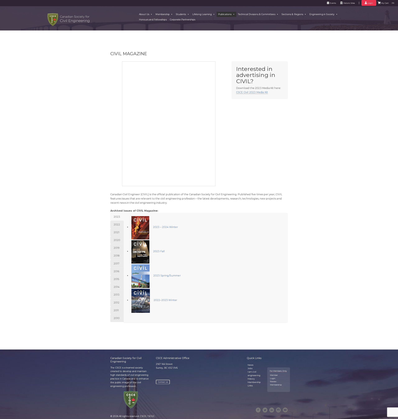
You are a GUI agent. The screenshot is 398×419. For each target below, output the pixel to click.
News (250, 365)
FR (393, 3)
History (251, 378)
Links (250, 385)
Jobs (250, 368)
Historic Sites (349, 3)
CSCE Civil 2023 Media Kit (252, 92)
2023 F (157, 251)
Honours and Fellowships (153, 19)
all (163, 251)
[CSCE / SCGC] (68, 25)
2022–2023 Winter (165, 300)
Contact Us (163, 382)
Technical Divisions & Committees (256, 14)
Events (333, 3)
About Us (144, 14)
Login (370, 3)
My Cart (385, 3)
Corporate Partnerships (182, 19)
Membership (162, 14)
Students (181, 14)
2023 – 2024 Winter (165, 227)
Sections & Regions (292, 14)
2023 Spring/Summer (167, 275)
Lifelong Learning (202, 14)
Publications (225, 14)
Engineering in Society (322, 14)
